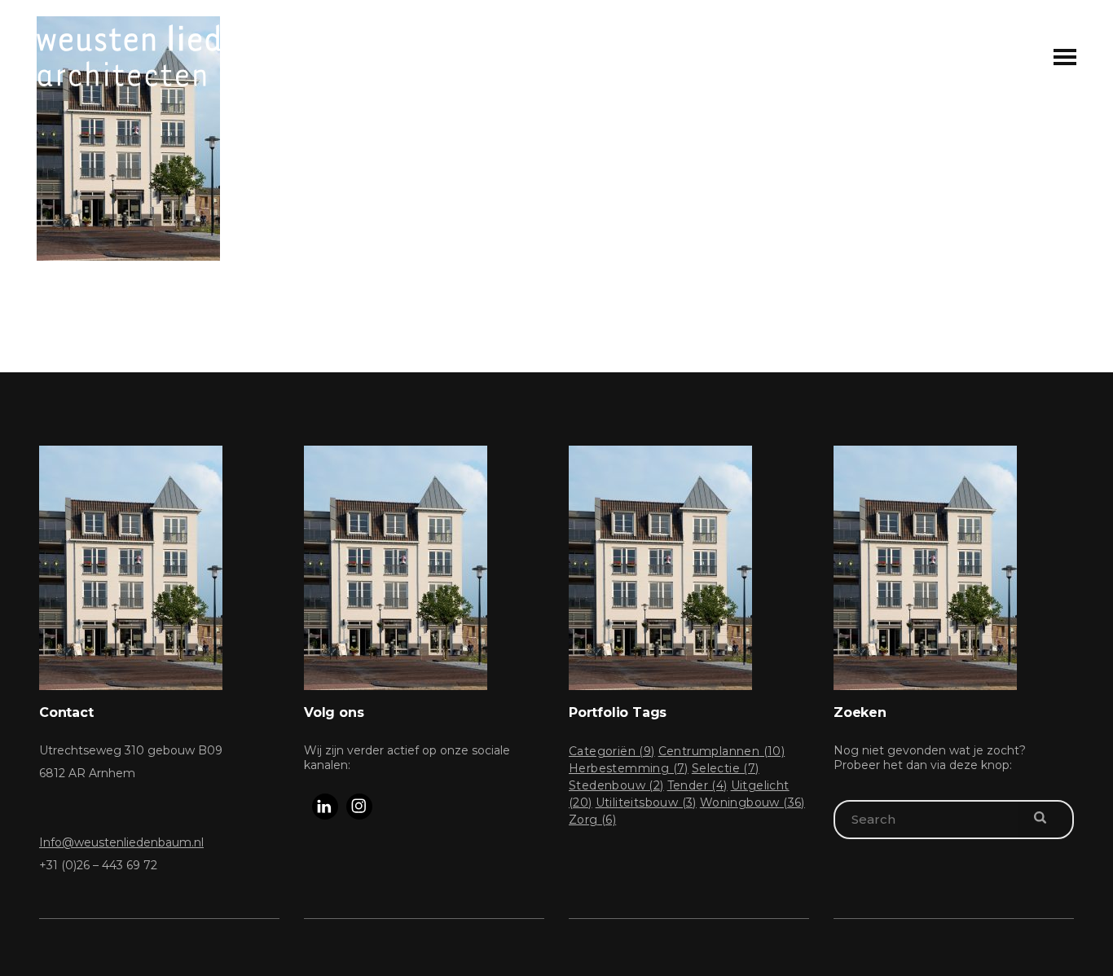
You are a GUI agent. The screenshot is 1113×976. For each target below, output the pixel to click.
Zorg (592, 819)
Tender (697, 785)
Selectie (725, 768)
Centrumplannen (721, 751)
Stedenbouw (616, 785)
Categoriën (612, 751)
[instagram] (359, 807)
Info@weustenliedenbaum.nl (121, 842)
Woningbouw (752, 802)
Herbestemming (628, 768)
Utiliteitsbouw (646, 802)
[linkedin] (325, 807)
